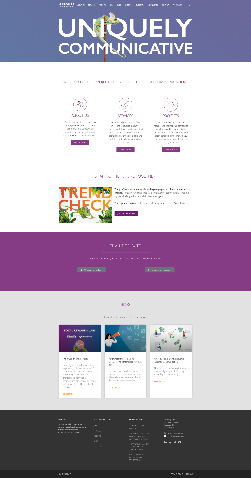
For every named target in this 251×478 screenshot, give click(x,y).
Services (91, 5)
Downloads (152, 5)
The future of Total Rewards (75, 358)
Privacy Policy (177, 474)
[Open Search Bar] (189, 5)
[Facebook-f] (175, 442)
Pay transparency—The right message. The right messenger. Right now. (125, 361)
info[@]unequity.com (176, 436)
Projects (102, 5)
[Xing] (170, 442)
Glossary (140, 5)
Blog (119, 5)
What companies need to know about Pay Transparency (139, 457)
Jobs (111, 5)
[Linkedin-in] (165, 442)
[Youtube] (179, 442)
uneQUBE (128, 5)
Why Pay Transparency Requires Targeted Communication (169, 360)
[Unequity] (67, 5)
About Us (81, 5)
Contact (165, 5)
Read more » (68, 394)
